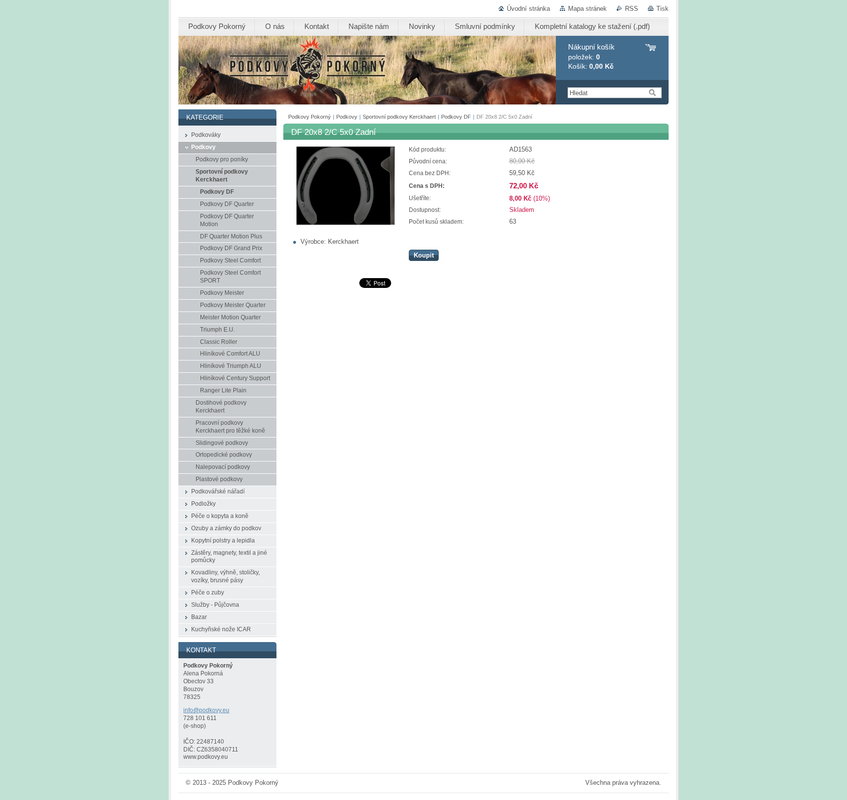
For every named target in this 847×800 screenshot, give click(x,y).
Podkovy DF (456, 117)
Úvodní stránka (528, 8)
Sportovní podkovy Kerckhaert (399, 117)
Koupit (424, 255)
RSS (631, 8)
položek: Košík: (591, 56)
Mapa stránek (587, 8)
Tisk (662, 8)
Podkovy (346, 117)
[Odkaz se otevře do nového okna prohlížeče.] (345, 223)
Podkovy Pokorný (309, 117)
